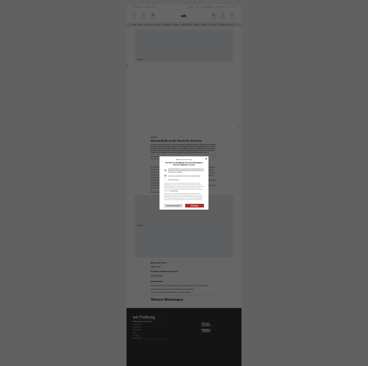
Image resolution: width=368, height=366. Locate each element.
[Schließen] (206, 159)
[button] (184, 180)
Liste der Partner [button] (174, 190)
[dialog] (184, 183)
